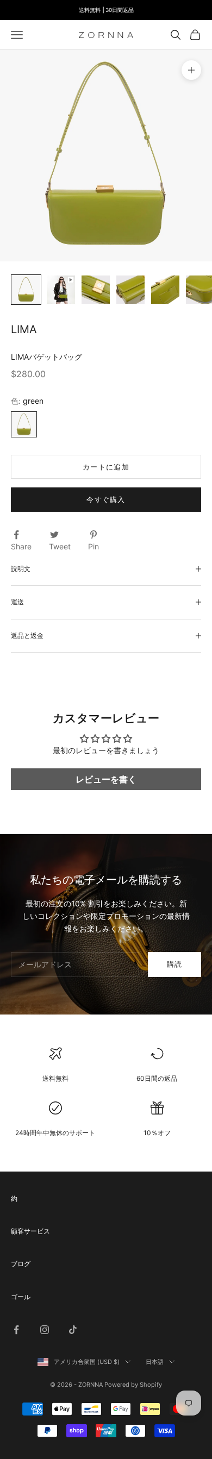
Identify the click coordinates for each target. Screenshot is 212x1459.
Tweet (60, 546)
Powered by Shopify (133, 1384)
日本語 (155, 1362)
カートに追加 (106, 466)
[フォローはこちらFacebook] (16, 1329)
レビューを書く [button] (106, 779)
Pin (93, 546)
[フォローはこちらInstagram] (44, 1329)
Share (21, 546)
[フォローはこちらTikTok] (72, 1329)
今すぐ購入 (106, 499)
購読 (175, 964)
